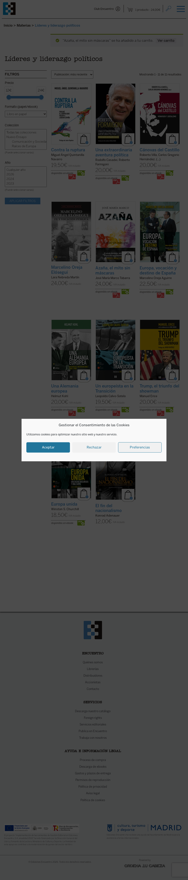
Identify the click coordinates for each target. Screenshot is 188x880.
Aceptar (48, 447)
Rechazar (94, 447)
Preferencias (140, 447)
